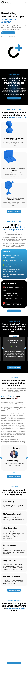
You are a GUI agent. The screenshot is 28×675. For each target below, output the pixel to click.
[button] (26, 3)
